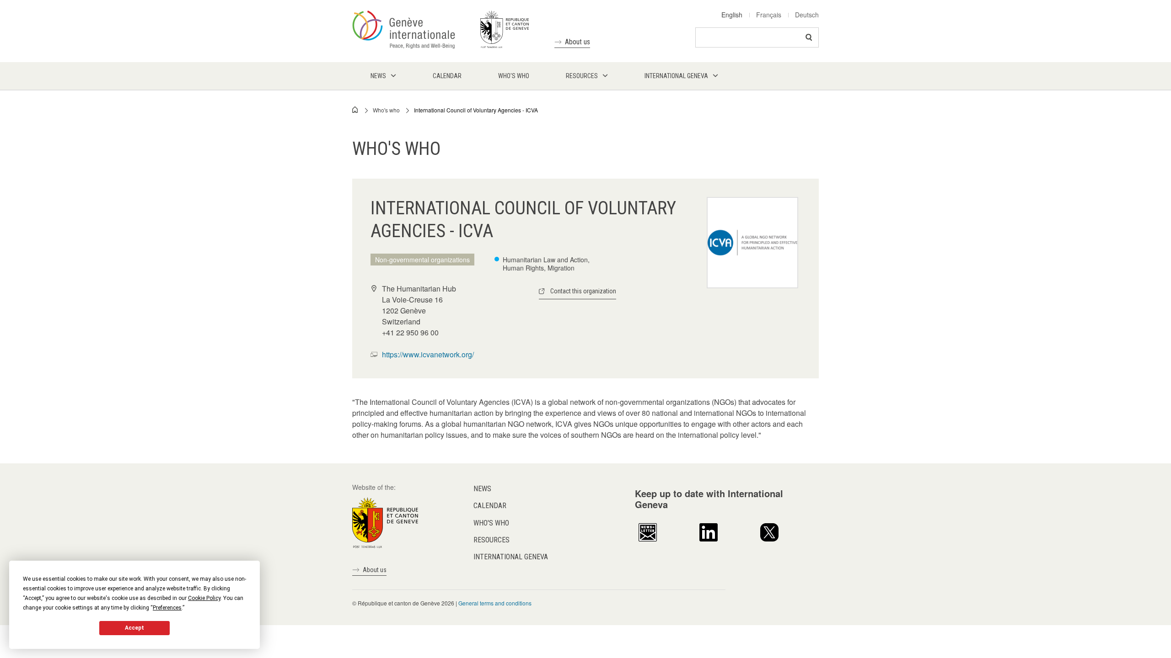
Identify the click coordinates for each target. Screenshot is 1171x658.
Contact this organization (583, 291)
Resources (491, 540)
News (482, 488)
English (731, 14)
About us (577, 41)
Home (355, 109)
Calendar (489, 505)
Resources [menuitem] (582, 76)
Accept (134, 628)
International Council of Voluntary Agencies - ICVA (476, 110)
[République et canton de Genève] (385, 521)
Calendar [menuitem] (447, 76)
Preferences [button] (167, 608)
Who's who (386, 110)
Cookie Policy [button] (204, 598)
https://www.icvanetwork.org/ (428, 354)
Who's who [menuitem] (513, 76)
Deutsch (807, 14)
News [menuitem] (378, 76)
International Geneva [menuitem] (676, 76)
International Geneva (510, 556)
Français (768, 14)
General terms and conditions (495, 603)
